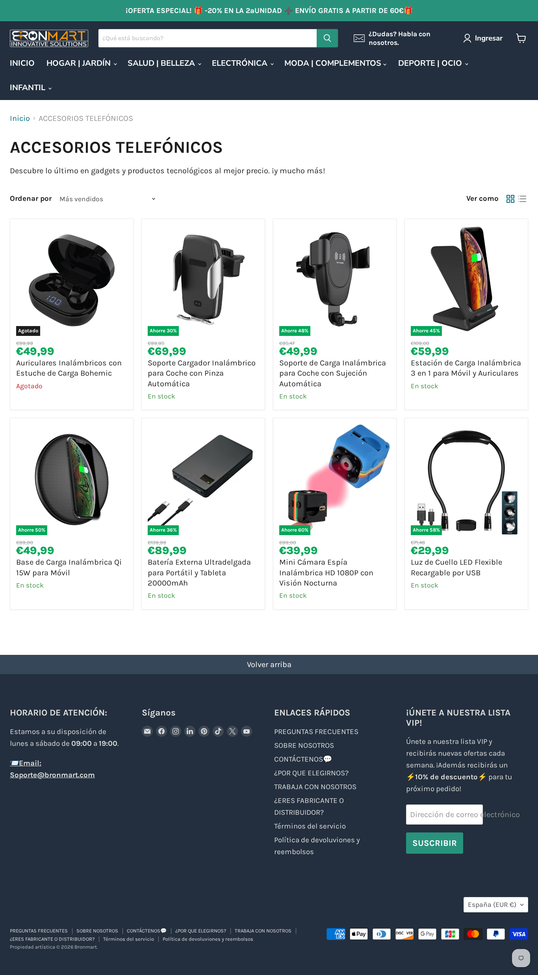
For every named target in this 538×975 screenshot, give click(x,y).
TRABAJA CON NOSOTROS (315, 786)
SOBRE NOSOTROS (304, 745)
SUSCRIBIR (434, 843)
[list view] (522, 199)
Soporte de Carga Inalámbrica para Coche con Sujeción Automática (332, 373)
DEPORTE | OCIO (431, 63)
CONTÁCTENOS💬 (303, 759)
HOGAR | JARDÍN (79, 63)
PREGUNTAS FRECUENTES (316, 731)
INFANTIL (28, 87)
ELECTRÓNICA (240, 63)
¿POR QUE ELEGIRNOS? (311, 773)
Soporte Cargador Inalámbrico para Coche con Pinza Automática (202, 373)
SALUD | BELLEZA (162, 63)
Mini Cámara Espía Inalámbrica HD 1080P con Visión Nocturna (326, 573)
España (492, 904)
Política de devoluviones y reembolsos (208, 939)
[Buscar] (327, 38)
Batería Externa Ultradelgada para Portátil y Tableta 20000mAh (199, 573)
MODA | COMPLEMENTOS (333, 63)
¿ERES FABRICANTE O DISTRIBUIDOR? (52, 939)
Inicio (20, 118)
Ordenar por (31, 199)
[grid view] (510, 199)
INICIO (22, 63)
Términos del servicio (310, 826)
